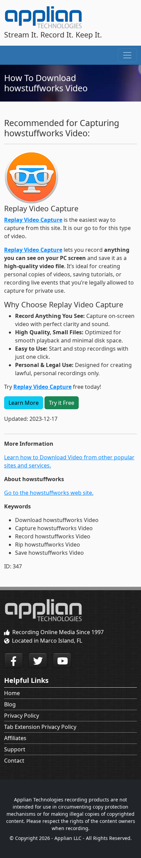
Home (12, 693)
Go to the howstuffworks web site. (48, 492)
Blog (10, 704)
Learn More (24, 403)
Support (14, 749)
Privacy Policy (21, 715)
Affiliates (15, 738)
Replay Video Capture (33, 220)
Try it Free (61, 403)
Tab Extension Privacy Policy (40, 727)
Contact (14, 760)
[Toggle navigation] (127, 55)
